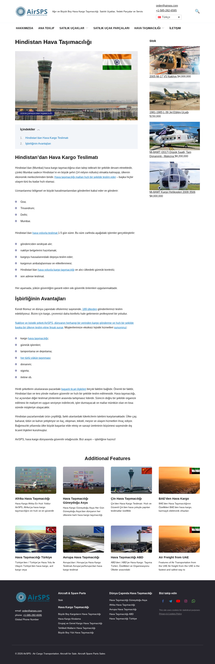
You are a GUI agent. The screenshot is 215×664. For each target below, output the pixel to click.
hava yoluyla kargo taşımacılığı (56, 269)
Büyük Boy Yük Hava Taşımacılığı (76, 632)
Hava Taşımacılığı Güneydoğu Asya (75, 500)
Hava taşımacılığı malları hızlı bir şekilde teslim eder (85, 177)
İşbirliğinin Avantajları (38, 143)
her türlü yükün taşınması (35, 357)
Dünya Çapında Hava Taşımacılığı (36, 113)
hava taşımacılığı (38, 338)
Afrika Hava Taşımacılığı (32, 498)
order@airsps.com (167, 5)
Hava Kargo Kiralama (69, 618)
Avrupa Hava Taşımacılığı (81, 557)
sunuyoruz (120, 327)
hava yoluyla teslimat (45, 232)
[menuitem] (169, 17)
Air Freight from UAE (174, 557)
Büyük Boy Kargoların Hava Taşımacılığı (79, 614)
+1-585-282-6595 (166, 10)
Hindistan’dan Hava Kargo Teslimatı (46, 137)
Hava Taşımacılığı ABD (127, 557)
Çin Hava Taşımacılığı (126, 498)
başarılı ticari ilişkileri (73, 389)
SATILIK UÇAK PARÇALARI (111, 28)
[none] (169, 17)
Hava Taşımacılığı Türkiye (33, 557)
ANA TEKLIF (46, 28)
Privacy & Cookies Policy (170, 614)
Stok (60, 600)
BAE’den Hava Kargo (174, 498)
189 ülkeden (89, 309)
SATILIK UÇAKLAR (71, 28)
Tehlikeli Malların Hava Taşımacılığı (76, 628)
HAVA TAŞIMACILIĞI (147, 28)
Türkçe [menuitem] (166, 17)
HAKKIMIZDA (24, 28)
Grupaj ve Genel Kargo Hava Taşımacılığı (80, 623)
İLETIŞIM (175, 28)
